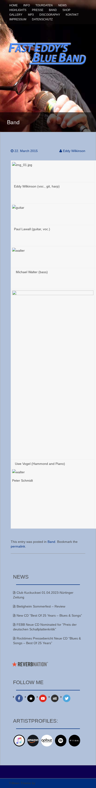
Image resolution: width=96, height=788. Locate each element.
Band (53, 10)
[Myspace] (54, 698)
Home (13, 5)
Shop (66, 10)
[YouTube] (43, 698)
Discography (49, 14)
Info (26, 5)
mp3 (31, 14)
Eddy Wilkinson (74, 151)
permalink (18, 546)
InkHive (41, 783)
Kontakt (72, 14)
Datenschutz (42, 19)
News (62, 5)
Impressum (17, 19)
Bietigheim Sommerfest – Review (41, 606)
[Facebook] (19, 698)
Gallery (15, 14)
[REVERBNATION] (31, 698)
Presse (37, 10)
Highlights (17, 10)
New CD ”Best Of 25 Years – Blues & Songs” (49, 615)
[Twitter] (66, 698)
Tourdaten (44, 5)
